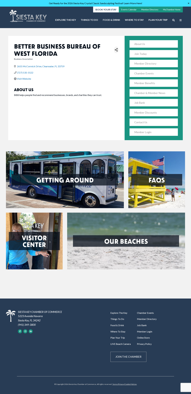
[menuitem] (65, 21)
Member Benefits (144, 83)
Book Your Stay (106, 9)
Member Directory (149, 9)
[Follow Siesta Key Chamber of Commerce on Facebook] (20, 331)
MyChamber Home (171, 9)
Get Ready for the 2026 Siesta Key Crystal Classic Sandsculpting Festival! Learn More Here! (95, 3)
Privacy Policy (144, 343)
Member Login (142, 132)
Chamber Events (144, 73)
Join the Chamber (128, 356)
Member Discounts (145, 112)
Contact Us (140, 122)
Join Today (140, 53)
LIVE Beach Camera (120, 343)
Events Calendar (129, 9)
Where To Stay (134, 19)
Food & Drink (111, 19)
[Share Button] (116, 49)
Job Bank (139, 102)
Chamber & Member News (149, 93)
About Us (139, 44)
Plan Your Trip (158, 19)
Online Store (143, 337)
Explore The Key (65, 19)
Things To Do (89, 19)
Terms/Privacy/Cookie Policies (124, 384)
